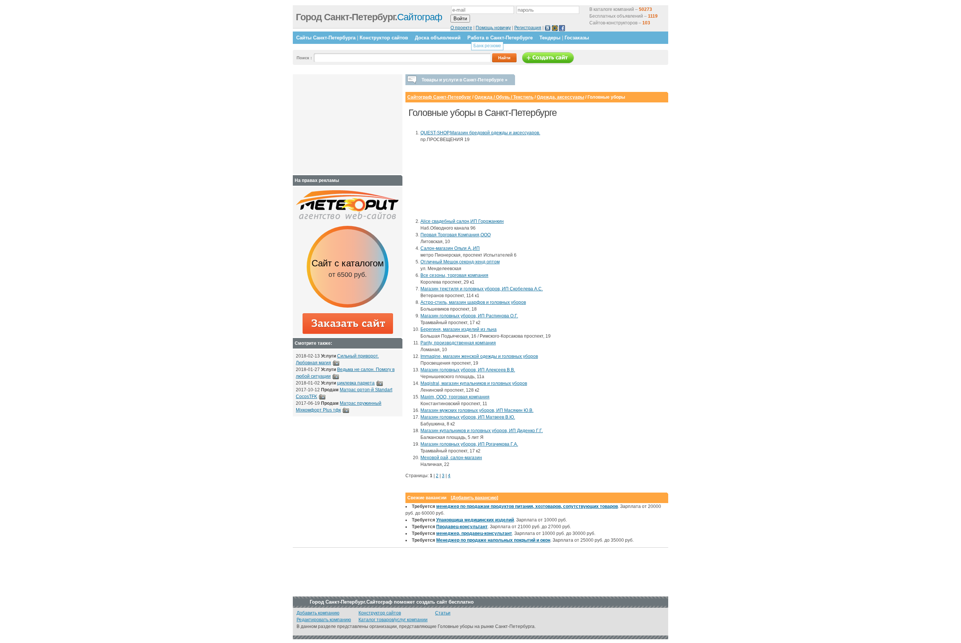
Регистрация (527, 27)
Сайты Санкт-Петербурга (325, 38)
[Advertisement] (454, 180)
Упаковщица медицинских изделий (475, 520)
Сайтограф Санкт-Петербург (439, 97)
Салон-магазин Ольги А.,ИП (450, 248)
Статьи (442, 613)
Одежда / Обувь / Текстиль (503, 97)
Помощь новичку (493, 27)
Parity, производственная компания (458, 343)
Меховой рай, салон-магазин (451, 457)
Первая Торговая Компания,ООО (455, 234)
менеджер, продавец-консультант (474, 533)
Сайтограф (369, 17)
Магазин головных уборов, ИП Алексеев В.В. (467, 370)
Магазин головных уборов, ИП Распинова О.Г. (469, 315)
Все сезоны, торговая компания (454, 275)
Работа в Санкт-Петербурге (500, 38)
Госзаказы (577, 38)
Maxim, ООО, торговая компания (455, 397)
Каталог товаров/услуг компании (393, 619)
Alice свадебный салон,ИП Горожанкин (462, 221)
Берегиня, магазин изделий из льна (458, 329)
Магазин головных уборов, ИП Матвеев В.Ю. (467, 417)
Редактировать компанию (324, 619)
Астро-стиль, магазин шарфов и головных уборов (473, 302)
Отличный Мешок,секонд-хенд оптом (460, 261)
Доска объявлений (438, 38)
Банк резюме (487, 45)
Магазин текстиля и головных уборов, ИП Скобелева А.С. (481, 288)
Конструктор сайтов (384, 38)
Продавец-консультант (462, 526)
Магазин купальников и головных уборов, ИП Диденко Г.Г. (481, 430)
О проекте (461, 27)
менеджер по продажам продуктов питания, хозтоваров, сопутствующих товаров (527, 506)
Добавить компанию (318, 613)
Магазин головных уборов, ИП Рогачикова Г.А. (469, 444)
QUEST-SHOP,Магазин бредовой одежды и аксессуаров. (480, 132)
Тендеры (549, 38)
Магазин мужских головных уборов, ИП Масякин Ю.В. (476, 410)
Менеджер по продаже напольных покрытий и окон (493, 540)
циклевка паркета (356, 383)
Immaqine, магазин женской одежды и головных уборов (479, 356)
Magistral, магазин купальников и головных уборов (473, 383)
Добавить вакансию (474, 497)
